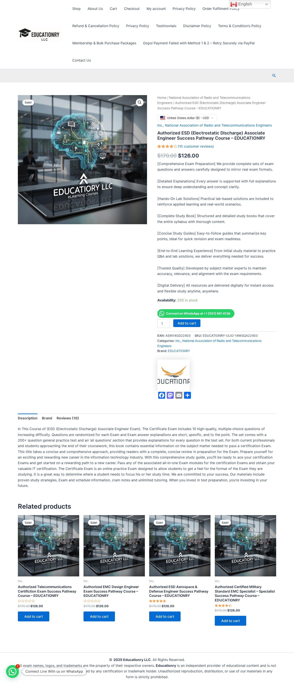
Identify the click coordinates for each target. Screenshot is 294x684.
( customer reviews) (196, 146)
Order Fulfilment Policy (221, 8)
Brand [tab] (47, 418)
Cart (113, 8)
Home (161, 98)
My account (156, 8)
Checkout (132, 8)
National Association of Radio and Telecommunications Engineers (218, 125)
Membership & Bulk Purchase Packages (104, 43)
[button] (274, 75)
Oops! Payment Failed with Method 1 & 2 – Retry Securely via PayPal (199, 43)
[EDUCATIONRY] (173, 376)
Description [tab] (27, 418)
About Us (95, 8)
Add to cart (187, 323)
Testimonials (166, 26)
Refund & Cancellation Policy (95, 26)
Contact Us (81, 60)
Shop (76, 8)
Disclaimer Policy (197, 26)
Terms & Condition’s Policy (239, 26)
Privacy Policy (184, 8)
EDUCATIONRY (179, 351)
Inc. (160, 125)
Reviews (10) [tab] (68, 418)
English (244, 4)
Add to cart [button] (33, 616)
